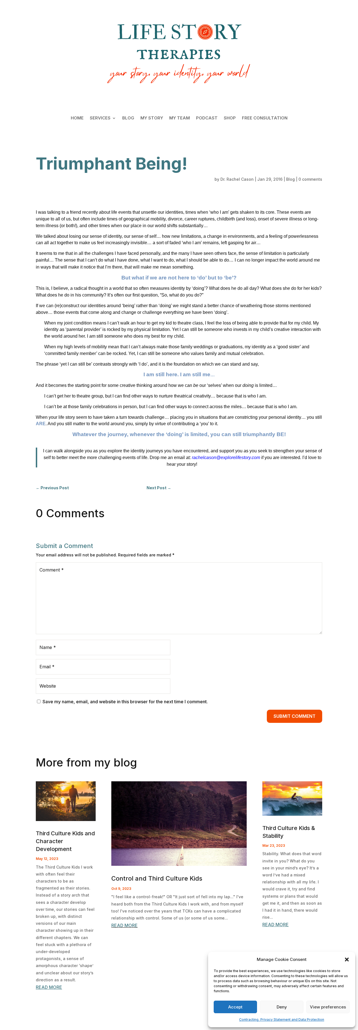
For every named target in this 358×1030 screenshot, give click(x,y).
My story (151, 118)
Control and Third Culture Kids (156, 878)
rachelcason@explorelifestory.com (226, 457)
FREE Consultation (265, 118)
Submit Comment (294, 716)
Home (77, 118)
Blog (128, 118)
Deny (282, 1007)
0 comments (310, 179)
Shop (230, 118)
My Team (179, 118)
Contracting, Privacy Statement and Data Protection (281, 1019)
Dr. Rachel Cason (237, 179)
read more (49, 987)
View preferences (328, 1007)
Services (100, 118)
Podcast (207, 118)
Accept (235, 1007)
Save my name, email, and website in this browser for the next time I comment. (125, 701)
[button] (347, 959)
